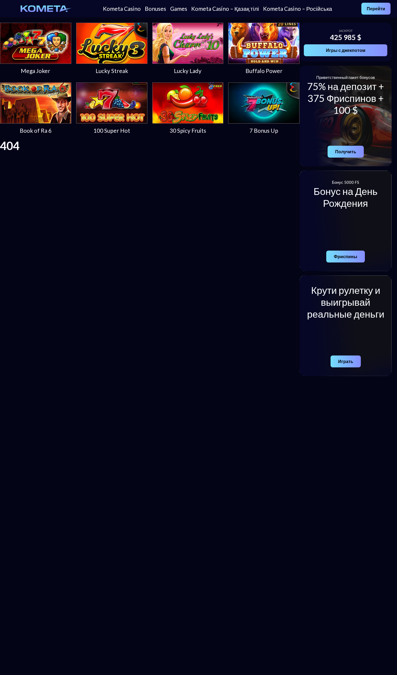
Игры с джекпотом (345, 50)
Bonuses (155, 8)
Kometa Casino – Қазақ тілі (225, 8)
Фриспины (345, 256)
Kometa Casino (122, 8)
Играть (345, 361)
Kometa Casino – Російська (297, 8)
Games (178, 8)
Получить (345, 151)
